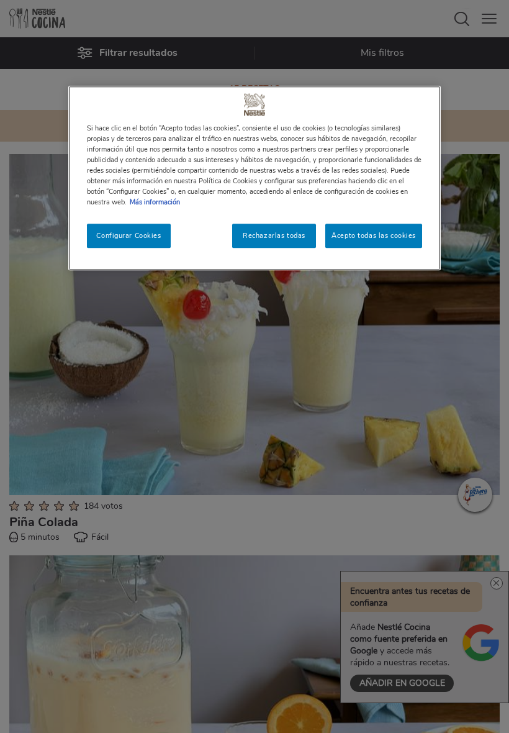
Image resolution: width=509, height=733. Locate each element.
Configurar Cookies (128, 235)
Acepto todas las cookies (373, 235)
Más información (155, 202)
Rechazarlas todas (274, 235)
